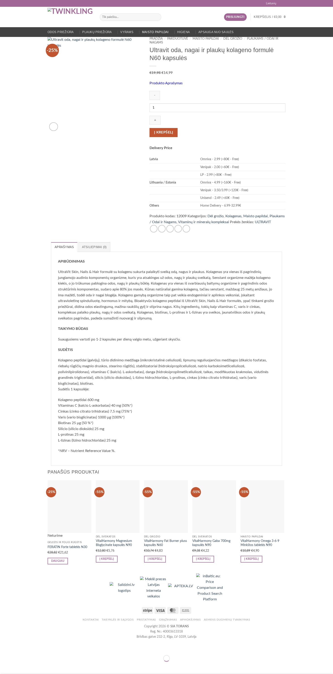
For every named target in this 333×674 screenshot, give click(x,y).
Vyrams (126, 32)
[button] (235, 17)
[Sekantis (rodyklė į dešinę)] (17, 666)
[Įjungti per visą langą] (17, 647)
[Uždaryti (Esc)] (44, 647)
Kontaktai (91, 619)
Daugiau (57, 561)
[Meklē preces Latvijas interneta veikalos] (154, 587)
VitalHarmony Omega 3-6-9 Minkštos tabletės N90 (260, 543)
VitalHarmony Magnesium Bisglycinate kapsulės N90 (114, 543)
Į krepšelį (163, 132)
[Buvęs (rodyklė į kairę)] (4, 666)
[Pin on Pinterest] (178, 228)
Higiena (183, 32)
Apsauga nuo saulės (216, 32)
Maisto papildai (155, 32)
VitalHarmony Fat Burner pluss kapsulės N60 (165, 543)
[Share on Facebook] (153, 228)
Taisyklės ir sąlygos (118, 619)
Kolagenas (233, 216)
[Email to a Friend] (170, 228)
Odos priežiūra (61, 32)
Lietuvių (271, 3)
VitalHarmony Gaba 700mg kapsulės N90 (211, 543)
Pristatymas (146, 619)
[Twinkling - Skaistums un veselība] (70, 17)
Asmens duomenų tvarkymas (227, 619)
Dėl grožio (232, 38)
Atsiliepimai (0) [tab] (94, 247)
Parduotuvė (177, 38)
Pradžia (156, 38)
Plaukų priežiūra (97, 32)
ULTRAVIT (263, 222)
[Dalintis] (31, 647)
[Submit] (157, 17)
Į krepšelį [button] (106, 559)
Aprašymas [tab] (64, 247)
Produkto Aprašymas (166, 83)
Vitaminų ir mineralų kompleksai (203, 222)
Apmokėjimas (190, 619)
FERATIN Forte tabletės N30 (67, 547)
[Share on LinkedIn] (186, 228)
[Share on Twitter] (162, 228)
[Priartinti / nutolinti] (4, 647)
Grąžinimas (168, 619)
